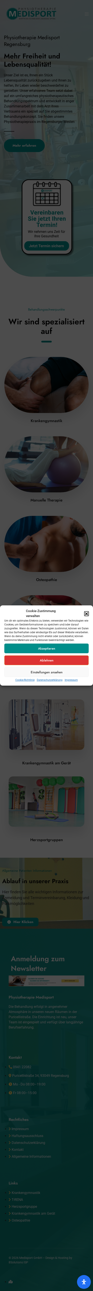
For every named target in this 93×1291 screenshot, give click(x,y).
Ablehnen (46, 660)
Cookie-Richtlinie (25, 680)
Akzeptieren (46, 648)
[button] (86, 613)
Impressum (71, 680)
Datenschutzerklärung (50, 680)
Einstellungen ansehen (47, 672)
